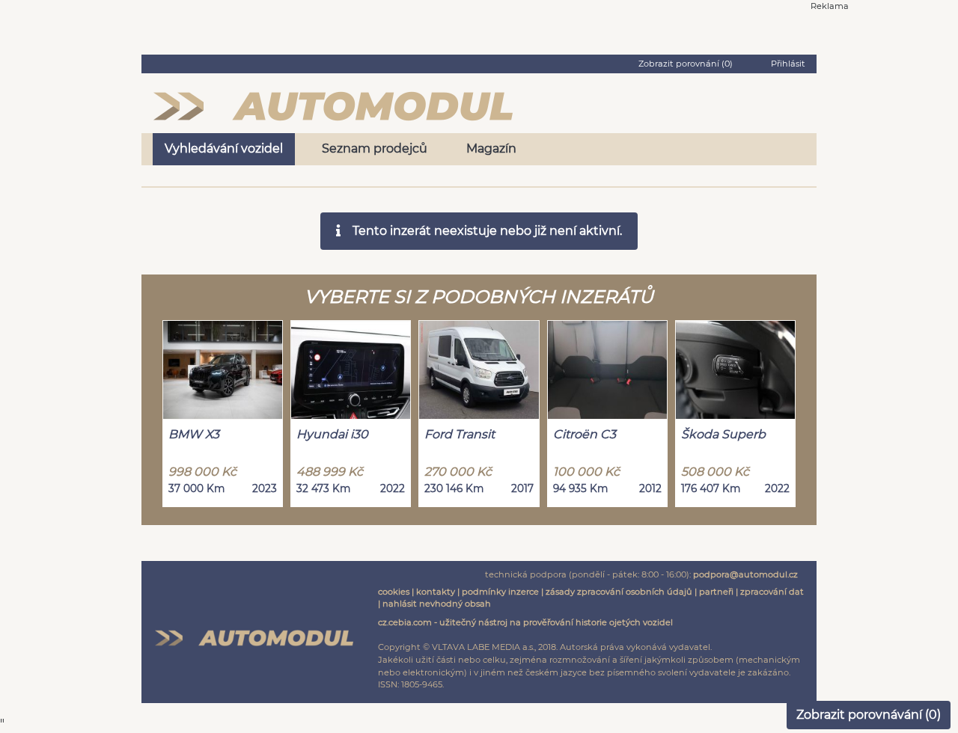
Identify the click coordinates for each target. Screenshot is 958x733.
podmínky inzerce (500, 591)
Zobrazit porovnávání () (868, 715)
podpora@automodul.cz (745, 574)
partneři (716, 591)
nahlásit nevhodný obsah (436, 603)
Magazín (491, 148)
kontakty (435, 591)
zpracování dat (772, 591)
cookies (393, 591)
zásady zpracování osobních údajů (619, 591)
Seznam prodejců (374, 148)
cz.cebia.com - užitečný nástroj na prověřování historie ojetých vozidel (525, 622)
